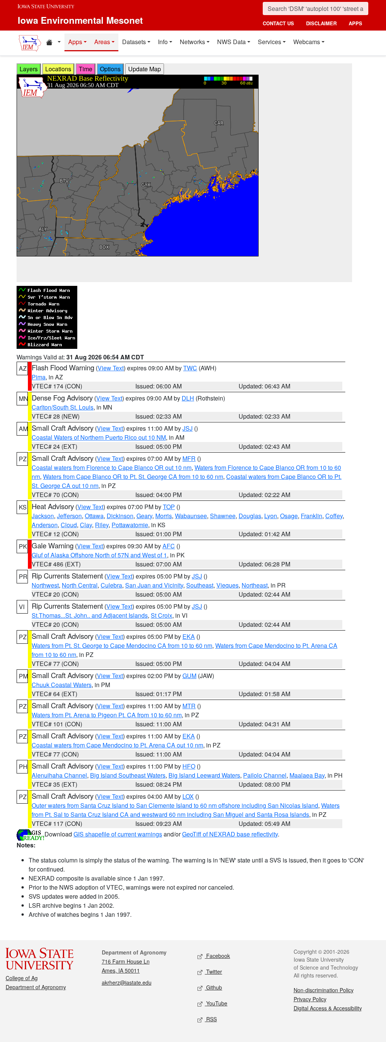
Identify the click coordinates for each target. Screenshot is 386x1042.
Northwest (45, 585)
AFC (168, 546)
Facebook (217, 955)
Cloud (69, 524)
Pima (39, 377)
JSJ (187, 428)
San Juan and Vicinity (154, 585)
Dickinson (120, 515)
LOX (188, 796)
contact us (278, 23)
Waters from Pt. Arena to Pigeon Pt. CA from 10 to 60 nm (107, 715)
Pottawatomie (130, 524)
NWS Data (231, 41)
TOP (169, 506)
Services (269, 41)
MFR (189, 458)
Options (110, 68)
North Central (80, 585)
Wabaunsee (191, 515)
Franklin (311, 515)
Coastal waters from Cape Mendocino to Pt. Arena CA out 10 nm (117, 745)
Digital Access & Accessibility (328, 1008)
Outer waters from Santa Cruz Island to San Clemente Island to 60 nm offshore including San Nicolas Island (175, 805)
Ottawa (94, 515)
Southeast (199, 585)
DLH (188, 398)
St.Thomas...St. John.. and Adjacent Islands (90, 615)
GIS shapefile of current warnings (118, 834)
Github (213, 987)
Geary (144, 515)
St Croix (161, 615)
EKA (188, 636)
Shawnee (223, 515)
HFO (188, 766)
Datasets (134, 41)
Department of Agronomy (36, 987)
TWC (190, 368)
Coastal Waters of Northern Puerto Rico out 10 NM (99, 437)
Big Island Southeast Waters (127, 775)
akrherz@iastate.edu (127, 982)
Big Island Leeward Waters (204, 775)
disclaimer (321, 23)
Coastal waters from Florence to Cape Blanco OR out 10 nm (111, 467)
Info (163, 41)
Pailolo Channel (264, 775)
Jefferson (69, 515)
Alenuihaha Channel (59, 775)
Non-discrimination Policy (324, 990)
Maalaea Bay (307, 775)
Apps (75, 41)
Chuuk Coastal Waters (62, 684)
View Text (111, 368)
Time (85, 68)
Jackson (43, 515)
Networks (192, 41)
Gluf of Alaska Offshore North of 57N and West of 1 (99, 555)
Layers (29, 68)
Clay (86, 524)
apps (355, 23)
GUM (189, 675)
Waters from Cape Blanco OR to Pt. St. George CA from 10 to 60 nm (133, 476)
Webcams (306, 41)
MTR (189, 705)
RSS (211, 1019)
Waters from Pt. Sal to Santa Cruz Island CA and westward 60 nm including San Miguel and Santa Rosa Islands (186, 810)
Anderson (45, 524)
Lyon (270, 515)
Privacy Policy (310, 999)
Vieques (227, 585)
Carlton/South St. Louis (62, 407)
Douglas (250, 515)
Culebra (111, 585)
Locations (58, 68)
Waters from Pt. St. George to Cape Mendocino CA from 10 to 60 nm (122, 645)
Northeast (255, 585)
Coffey (334, 515)
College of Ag (22, 978)
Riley (102, 524)
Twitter (213, 971)
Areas (102, 41)
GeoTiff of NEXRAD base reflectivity (230, 834)
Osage (289, 515)
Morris (163, 515)
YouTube (216, 1003)
